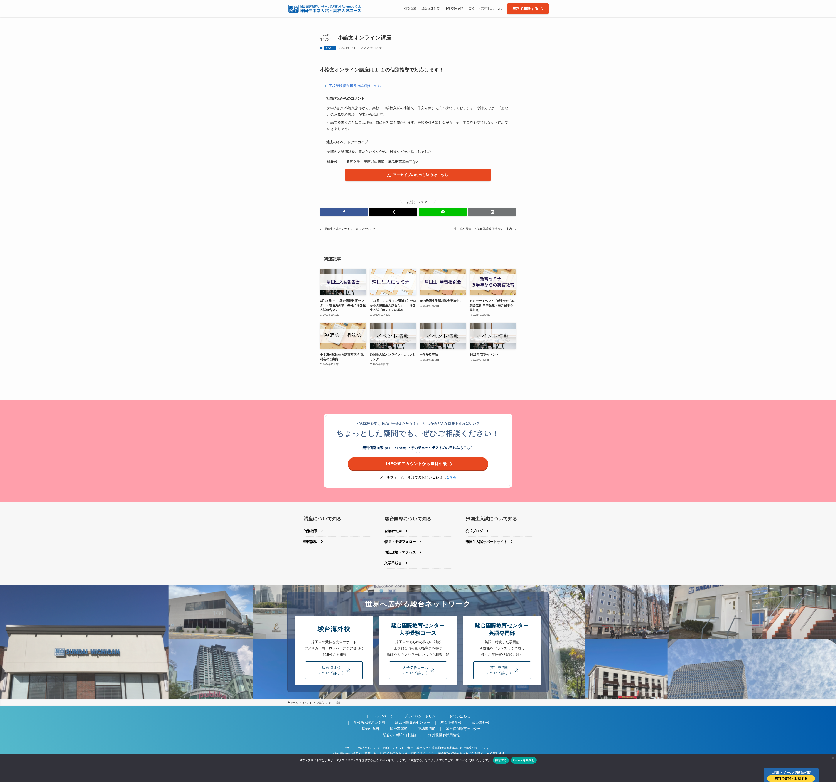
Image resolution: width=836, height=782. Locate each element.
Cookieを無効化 (523, 760)
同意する (501, 760)
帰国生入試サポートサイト (486, 542)
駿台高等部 (399, 729)
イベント (330, 48)
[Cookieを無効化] (833, 758)
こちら (451, 477)
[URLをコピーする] (492, 212)
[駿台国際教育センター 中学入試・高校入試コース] (324, 8)
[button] (344, 212)
